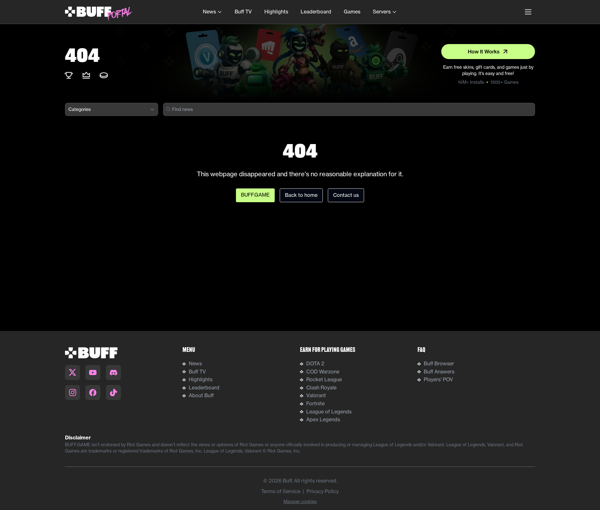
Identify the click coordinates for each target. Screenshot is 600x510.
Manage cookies (300, 501)
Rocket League (324, 379)
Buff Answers (439, 371)
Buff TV (243, 11)
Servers (382, 11)
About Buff (201, 395)
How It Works (484, 51)
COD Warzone (322, 371)
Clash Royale (321, 387)
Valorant (316, 395)
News (209, 11)
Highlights (276, 11)
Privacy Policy (323, 491)
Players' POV (438, 379)
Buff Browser (439, 363)
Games (352, 11)
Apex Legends (323, 419)
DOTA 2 (315, 363)
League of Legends (329, 411)
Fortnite (315, 403)
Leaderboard (316, 11)
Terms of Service (280, 491)
